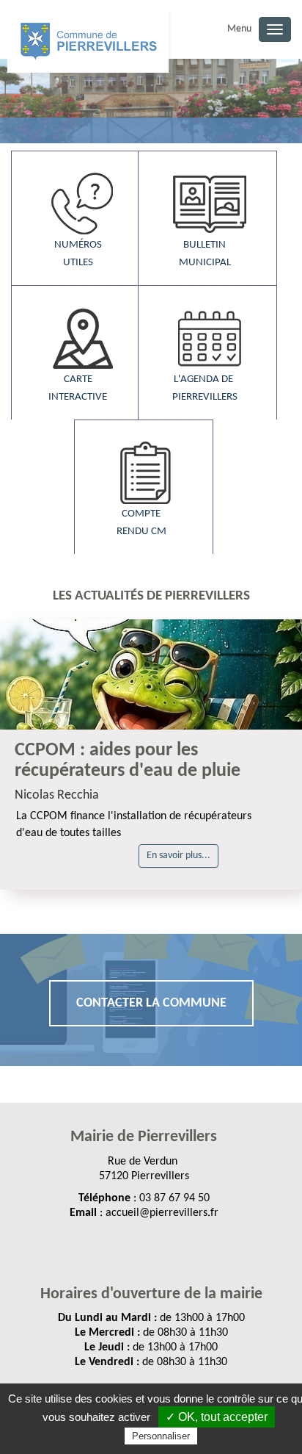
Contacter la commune (151, 1003)
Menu (239, 29)
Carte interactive (77, 388)
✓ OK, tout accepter (217, 1417)
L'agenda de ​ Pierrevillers (204, 388)
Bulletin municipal (205, 254)
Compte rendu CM (141, 522)
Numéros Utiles (78, 254)
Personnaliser (161, 1436)
